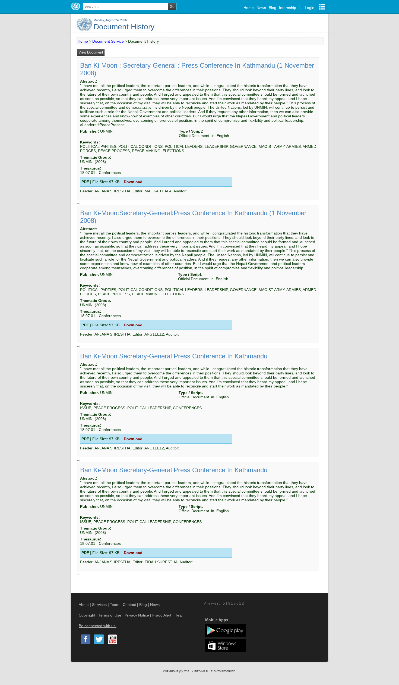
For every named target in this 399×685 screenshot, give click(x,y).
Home (248, 7)
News (261, 7)
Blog (272, 7)
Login (309, 7)
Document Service (108, 41)
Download (133, 182)
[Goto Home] (75, 10)
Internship (287, 7)
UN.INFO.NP (198, 671)
